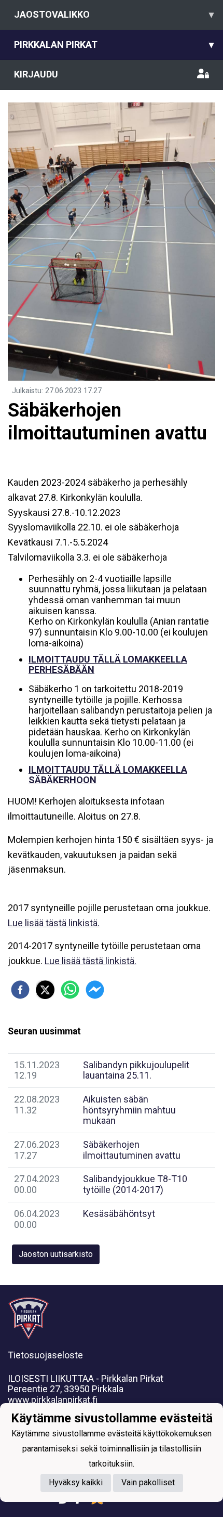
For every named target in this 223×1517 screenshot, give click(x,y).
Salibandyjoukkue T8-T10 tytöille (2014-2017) (135, 1184)
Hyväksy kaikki (76, 1482)
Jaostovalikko (114, 14)
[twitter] (45, 989)
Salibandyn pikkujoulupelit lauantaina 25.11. (136, 1070)
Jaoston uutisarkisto (56, 1254)
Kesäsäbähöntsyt (119, 1213)
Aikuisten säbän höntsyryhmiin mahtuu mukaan (129, 1110)
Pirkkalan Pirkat (114, 44)
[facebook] (20, 989)
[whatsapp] (70, 989)
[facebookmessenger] (95, 989)
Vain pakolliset (148, 1482)
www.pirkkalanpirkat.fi (52, 1399)
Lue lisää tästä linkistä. (54, 922)
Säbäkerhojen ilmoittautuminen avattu (131, 1150)
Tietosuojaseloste (45, 1355)
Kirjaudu (36, 74)
